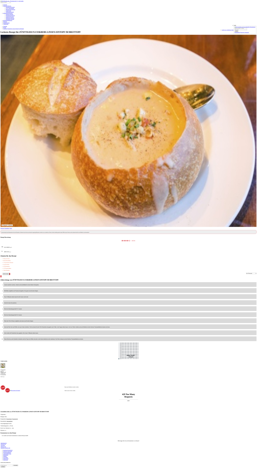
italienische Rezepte (10, 18)
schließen (3, 466)
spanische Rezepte (10, 16)
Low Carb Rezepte (10, 8)
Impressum (5, 459)
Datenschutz (5, 458)
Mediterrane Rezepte (10, 7)
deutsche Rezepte (9, 14)
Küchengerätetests (7, 452)
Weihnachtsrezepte (10, 12)
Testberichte (5, 24)
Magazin (5, 21)
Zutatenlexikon (6, 22)
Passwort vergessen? (244, 32)
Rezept (4, 27)
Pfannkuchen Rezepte (10, 9)
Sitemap (5, 456)
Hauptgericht (15, 419)
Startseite (5, 4)
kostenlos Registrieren (8, 450)
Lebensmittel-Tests (7, 453)
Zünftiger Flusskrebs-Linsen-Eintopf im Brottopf (13, 28)
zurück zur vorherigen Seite (228, 30)
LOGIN (236, 31)
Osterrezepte (8, 10)
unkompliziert (9, 421)
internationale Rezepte (8, 13)
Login (235, 25)
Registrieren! (237, 32)
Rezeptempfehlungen (7, 20)
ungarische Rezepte (10, 19)
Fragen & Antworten (7, 451)
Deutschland (9, 419)
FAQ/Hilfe (5, 457)
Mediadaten (5, 455)
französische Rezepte (10, 15)
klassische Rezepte (7, 6)
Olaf (1, 371)
